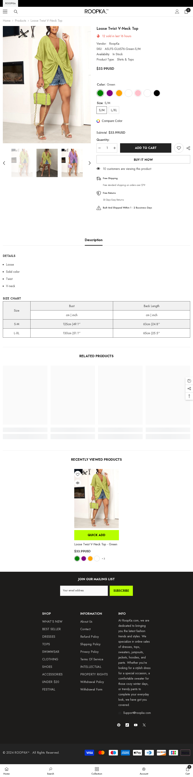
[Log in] (177, 11)
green (77, 558)
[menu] (5, 11)
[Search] (16, 11)
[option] (47, 84)
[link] (25, 430)
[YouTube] (136, 725)
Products (20, 20)
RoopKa (114, 43)
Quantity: (103, 140)
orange (90, 558)
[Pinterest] (119, 725)
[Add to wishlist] (179, 148)
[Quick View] (77, 483)
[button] (4, 163)
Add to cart (146, 148)
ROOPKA (10, 3)
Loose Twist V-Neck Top (95, 544)
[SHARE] (187, 148)
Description (94, 240)
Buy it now (143, 160)
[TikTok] (127, 725)
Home (7, 20)
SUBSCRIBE (121, 590)
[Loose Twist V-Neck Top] (96, 498)
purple (84, 558)
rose (97, 558)
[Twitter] (144, 725)
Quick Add (96, 535)
